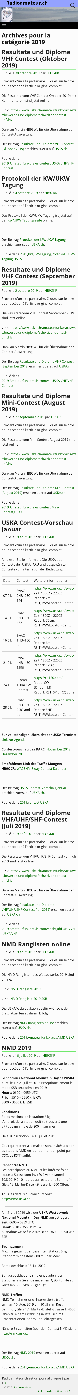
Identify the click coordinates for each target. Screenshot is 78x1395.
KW (30, 254)
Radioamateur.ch (24, 1387)
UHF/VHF (69, 929)
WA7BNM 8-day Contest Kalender (42, 768)
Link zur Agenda (14, 739)
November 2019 (58, 749)
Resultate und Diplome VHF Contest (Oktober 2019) (36, 58)
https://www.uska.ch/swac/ (54, 588)
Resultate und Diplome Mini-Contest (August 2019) (36, 402)
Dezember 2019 (13, 754)
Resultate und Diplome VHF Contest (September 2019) (38, 276)
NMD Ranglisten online (36, 944)
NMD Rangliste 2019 (25, 989)
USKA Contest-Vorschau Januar (37, 525)
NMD (61, 1037)
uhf (59, 929)
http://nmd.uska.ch (16, 1199)
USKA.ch (61, 149)
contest (45, 163)
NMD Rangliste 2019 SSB (28, 999)
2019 (5, 163)
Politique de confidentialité (54, 1391)
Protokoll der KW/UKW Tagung (36, 181)
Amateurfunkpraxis (24, 163)
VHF (64, 163)
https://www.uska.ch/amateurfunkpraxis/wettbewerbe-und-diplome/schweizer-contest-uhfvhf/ (39, 115)
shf (54, 929)
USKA (56, 163)
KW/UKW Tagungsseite (25, 220)
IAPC (7, 1383)
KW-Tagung (42, 254)
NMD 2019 (17, 1047)
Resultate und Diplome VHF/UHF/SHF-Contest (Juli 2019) (36, 819)
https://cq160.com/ (48, 678)
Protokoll (59, 254)
